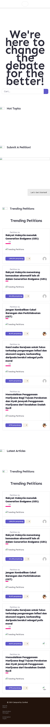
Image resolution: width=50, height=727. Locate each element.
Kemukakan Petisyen (6, 712)
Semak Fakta (4, 706)
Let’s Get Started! (39, 192)
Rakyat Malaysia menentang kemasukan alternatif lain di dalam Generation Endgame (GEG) (26, 275)
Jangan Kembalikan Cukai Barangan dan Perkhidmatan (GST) (22, 313)
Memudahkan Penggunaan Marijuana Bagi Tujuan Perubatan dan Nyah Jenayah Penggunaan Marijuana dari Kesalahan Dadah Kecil (26, 401)
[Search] (46, 91)
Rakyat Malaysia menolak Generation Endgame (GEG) (22, 236)
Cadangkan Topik (6, 717)
